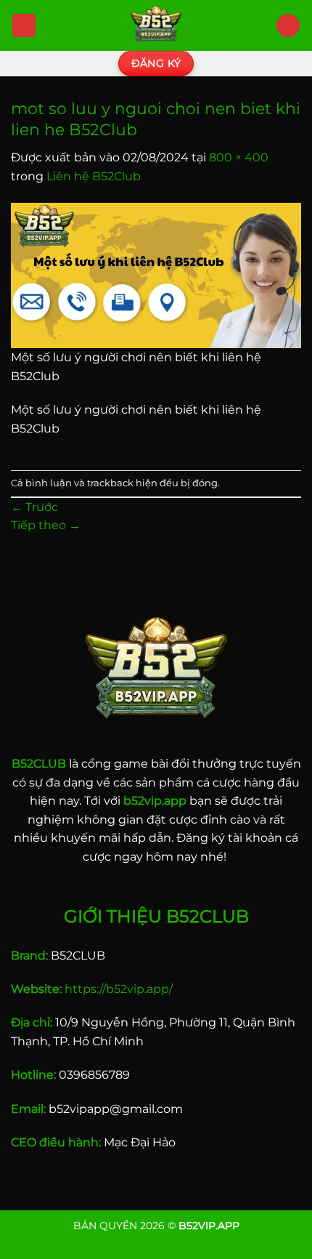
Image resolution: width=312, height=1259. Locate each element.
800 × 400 (238, 157)
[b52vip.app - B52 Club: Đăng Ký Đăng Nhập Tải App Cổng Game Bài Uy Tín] (156, 25)
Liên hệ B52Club (93, 176)
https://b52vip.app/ (119, 989)
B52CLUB (39, 764)
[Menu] (24, 26)
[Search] (288, 26)
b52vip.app (154, 801)
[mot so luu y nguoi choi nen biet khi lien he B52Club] (156, 274)
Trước (34, 507)
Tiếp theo (46, 525)
